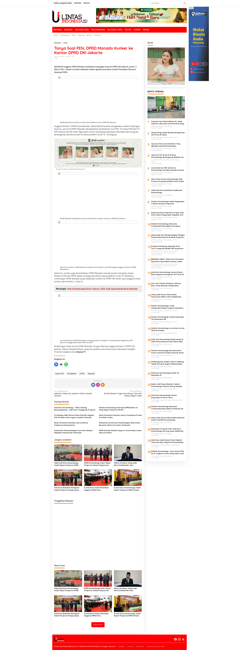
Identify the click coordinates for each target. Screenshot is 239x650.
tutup (191, 8)
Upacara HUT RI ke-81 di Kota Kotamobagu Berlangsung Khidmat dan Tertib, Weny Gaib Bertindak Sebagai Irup (167, 156)
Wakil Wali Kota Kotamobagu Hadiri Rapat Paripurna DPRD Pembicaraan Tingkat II (66, 464)
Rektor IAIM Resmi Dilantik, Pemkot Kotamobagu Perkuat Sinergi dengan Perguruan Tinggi (166, 385)
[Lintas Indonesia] (69, 16)
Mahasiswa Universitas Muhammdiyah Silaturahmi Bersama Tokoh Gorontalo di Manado (119, 424)
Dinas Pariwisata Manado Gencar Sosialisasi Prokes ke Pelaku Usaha (120, 416)
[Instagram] (98, 385)
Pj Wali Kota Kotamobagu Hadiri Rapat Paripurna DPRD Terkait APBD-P (127, 489)
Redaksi (121, 646)
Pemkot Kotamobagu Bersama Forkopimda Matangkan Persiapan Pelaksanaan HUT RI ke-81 (165, 225)
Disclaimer (140, 646)
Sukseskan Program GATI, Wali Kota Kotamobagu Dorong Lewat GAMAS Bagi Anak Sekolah (168, 430)
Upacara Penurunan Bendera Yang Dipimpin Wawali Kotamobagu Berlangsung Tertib (165, 145)
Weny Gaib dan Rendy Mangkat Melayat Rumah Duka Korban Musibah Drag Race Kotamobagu (168, 236)
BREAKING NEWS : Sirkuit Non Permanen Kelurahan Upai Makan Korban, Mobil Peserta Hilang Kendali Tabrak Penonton (167, 260)
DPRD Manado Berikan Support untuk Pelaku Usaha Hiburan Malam (120, 431)
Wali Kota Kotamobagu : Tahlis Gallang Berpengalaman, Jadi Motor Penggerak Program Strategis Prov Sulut (74, 409)
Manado (91, 373)
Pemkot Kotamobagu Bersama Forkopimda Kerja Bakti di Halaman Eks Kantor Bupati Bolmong (167, 407)
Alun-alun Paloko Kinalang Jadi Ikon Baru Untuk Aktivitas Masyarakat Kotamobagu (166, 284)
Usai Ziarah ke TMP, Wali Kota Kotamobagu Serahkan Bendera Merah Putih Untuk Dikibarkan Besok (167, 169)
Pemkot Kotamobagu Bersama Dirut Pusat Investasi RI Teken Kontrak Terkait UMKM (167, 351)
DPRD (56, 58)
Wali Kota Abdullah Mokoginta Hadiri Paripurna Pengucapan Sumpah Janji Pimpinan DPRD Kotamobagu (66, 489)
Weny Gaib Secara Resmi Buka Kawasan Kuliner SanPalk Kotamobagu (167, 419)
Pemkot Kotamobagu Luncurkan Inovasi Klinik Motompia (167, 329)
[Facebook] (93, 385)
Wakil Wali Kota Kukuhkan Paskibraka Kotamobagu (166, 191)
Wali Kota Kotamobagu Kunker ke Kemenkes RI (165, 374)
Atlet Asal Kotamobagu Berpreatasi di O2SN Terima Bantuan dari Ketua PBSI (167, 340)
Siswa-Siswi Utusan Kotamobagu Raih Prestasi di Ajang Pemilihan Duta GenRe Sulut (167, 180)
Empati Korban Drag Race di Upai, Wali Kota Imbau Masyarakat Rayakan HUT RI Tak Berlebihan (167, 214)
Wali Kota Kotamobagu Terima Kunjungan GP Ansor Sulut (164, 396)
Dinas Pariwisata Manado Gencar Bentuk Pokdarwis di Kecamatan (71, 424)
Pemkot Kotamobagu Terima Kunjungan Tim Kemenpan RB (167, 318)
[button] (184, 3)
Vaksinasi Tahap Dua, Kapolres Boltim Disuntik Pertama (73, 393)
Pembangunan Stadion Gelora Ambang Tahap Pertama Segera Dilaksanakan (167, 363)
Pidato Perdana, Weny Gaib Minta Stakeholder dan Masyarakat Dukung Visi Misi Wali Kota (127, 464)
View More (98, 624)
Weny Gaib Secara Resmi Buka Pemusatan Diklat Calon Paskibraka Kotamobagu (166, 296)
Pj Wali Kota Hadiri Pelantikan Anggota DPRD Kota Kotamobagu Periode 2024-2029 (97, 489)
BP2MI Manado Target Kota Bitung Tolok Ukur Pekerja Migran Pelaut (123, 393)
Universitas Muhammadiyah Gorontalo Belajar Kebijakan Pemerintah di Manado (73, 431)
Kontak (130, 646)
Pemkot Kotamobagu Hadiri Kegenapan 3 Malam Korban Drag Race (167, 202)
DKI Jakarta (71, 373)
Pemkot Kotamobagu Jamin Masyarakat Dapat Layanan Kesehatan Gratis (167, 307)
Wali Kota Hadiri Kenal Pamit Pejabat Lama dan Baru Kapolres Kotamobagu (167, 441)
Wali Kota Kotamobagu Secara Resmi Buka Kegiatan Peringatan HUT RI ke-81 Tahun (167, 273)
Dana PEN (59, 373)
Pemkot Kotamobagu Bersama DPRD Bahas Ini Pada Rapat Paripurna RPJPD (118, 409)
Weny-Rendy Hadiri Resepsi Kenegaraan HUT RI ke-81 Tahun (168, 134)
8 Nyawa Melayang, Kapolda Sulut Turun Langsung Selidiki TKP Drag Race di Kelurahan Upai (167, 247)
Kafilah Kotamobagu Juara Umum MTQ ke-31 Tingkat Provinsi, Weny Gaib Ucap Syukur (167, 452)
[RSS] (103, 385)
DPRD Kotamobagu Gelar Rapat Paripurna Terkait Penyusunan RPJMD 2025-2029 (97, 464)
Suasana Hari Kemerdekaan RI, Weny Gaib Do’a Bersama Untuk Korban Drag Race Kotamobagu (167, 122)
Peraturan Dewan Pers (155, 646)
